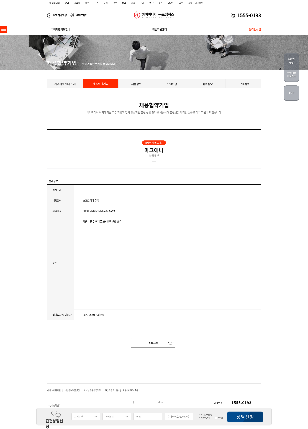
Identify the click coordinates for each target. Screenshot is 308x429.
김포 (181, 3)
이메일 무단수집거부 (92, 390)
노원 (105, 3)
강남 (67, 3)
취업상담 (207, 84)
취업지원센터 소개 (65, 84)
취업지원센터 (159, 29)
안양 (133, 3)
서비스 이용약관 (54, 390)
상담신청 (245, 416)
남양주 (171, 3)
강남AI (77, 3)
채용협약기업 (100, 84)
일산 (151, 3)
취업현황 (172, 84)
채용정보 (136, 84)
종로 (87, 3)
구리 (142, 3)
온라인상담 (255, 29)
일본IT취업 (243, 84)
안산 (115, 3)
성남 (124, 3)
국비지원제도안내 (60, 29)
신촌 (96, 3)
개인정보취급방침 (72, 390)
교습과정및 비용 (112, 390)
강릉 (190, 3)
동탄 (160, 3)
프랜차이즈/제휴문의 (131, 390)
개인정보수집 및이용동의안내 (205, 416)
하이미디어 (54, 3)
